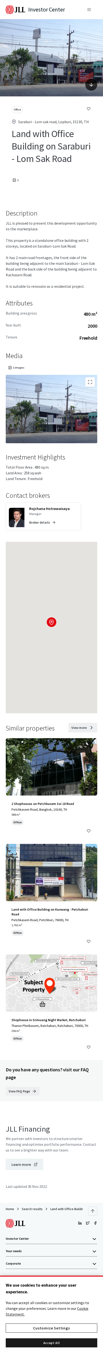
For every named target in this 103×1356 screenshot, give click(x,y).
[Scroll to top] (92, 1211)
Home (10, 1209)
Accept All (51, 1343)
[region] (51, 1316)
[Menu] (89, 9)
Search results (32, 1209)
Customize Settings (51, 1328)
